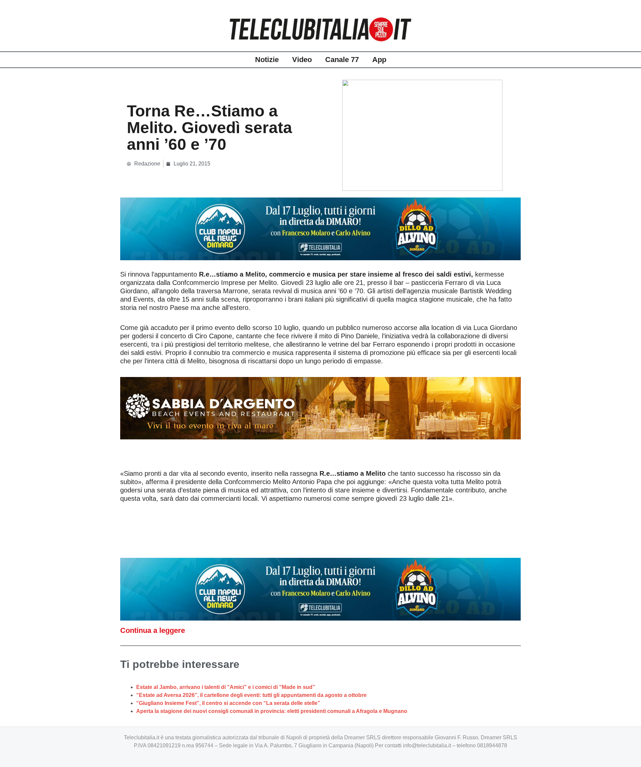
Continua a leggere (152, 630)
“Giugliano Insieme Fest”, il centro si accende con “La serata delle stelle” (228, 703)
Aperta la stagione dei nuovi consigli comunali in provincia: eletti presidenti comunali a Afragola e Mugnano (271, 711)
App (379, 59)
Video (302, 59)
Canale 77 (342, 59)
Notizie (267, 59)
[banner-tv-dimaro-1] (320, 228)
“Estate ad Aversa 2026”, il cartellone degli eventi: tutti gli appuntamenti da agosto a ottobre (251, 695)
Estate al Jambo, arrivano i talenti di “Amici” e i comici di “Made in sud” (225, 687)
